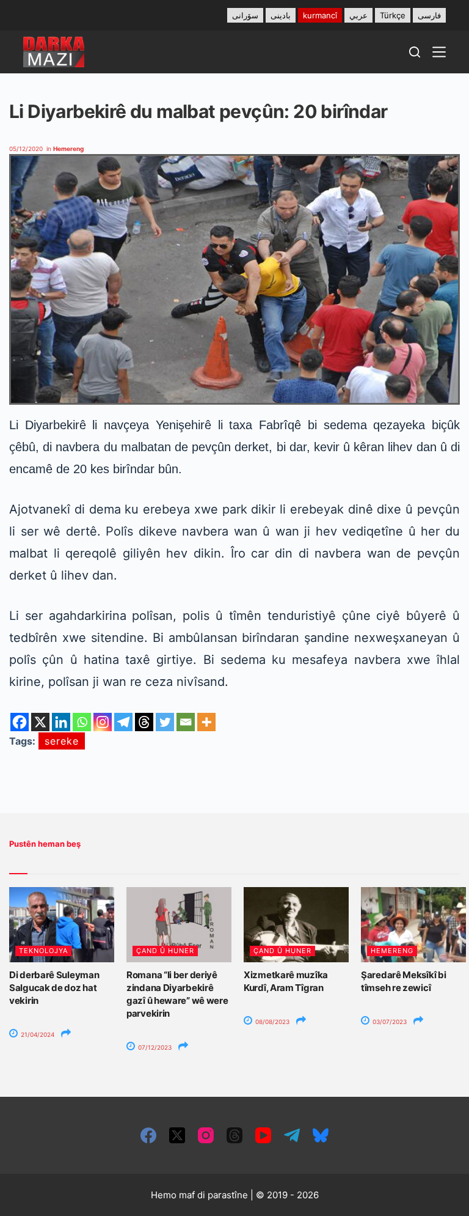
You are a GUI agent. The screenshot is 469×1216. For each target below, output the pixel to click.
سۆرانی (245, 15)
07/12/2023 (154, 1047)
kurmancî (320, 15)
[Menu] (439, 52)
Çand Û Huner (165, 950)
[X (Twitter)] (177, 1135)
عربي (358, 15)
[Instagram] (102, 722)
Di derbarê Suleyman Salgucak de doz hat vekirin (54, 987)
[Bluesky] (321, 1135)
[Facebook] (19, 722)
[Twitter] (165, 722)
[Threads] (144, 722)
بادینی (281, 15)
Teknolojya (43, 950)
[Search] (414, 51)
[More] (206, 722)
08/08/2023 (271, 1021)
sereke (62, 741)
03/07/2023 (389, 1021)
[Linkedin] (61, 722)
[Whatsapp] (82, 722)
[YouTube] (263, 1135)
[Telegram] (123, 722)
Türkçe (392, 15)
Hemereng (68, 148)
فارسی (429, 15)
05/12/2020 (26, 148)
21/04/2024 (36, 1034)
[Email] (185, 722)
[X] (40, 722)
